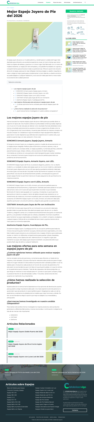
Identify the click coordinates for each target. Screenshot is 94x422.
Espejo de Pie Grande (42, 399)
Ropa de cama (57, 2)
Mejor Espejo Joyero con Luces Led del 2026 (25, 357)
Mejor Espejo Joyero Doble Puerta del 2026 (25, 331)
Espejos (48, 2)
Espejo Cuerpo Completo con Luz (45, 388)
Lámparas (40, 2)
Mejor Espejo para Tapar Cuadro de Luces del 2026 (80, 62)
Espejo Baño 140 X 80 (13, 404)
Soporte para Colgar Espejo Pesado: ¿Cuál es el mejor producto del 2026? (80, 50)
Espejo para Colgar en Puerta (44, 404)
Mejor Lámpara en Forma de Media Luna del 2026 (22, 372)
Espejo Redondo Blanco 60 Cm (45, 392)
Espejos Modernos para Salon (44, 409)
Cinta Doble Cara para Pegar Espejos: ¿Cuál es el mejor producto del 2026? (80, 56)
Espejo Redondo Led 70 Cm (44, 395)
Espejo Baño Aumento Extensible (17, 406)
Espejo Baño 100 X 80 (13, 402)
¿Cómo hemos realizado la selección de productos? (30, 109)
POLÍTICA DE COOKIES (42, 417)
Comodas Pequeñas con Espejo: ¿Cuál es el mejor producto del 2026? (79, 70)
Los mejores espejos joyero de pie (24, 89)
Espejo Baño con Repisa (14, 409)
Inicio (8, 7)
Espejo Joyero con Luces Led (44, 390)
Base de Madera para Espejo (16, 388)
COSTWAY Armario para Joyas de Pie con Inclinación (32, 97)
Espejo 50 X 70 (11, 399)
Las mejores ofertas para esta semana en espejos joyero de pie (34, 102)
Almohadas (67, 2)
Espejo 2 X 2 (11, 397)
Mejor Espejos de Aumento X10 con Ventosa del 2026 (79, 43)
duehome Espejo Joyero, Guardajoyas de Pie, (30, 100)
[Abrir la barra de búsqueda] (85, 2)
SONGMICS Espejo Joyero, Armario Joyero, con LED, (32, 93)
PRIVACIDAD (61, 417)
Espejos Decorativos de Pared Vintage (47, 406)
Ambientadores (77, 2)
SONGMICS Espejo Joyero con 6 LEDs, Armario (30, 95)
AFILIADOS (32, 417)
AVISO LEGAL (53, 417)
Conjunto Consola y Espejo (15, 390)
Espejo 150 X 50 (12, 392)
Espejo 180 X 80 (12, 395)
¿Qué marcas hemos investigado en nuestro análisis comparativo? (36, 111)
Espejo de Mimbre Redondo (44, 397)
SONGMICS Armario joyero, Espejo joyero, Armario (31, 91)
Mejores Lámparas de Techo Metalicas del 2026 (68, 372)
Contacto (75, 410)
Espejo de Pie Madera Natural (44, 402)
